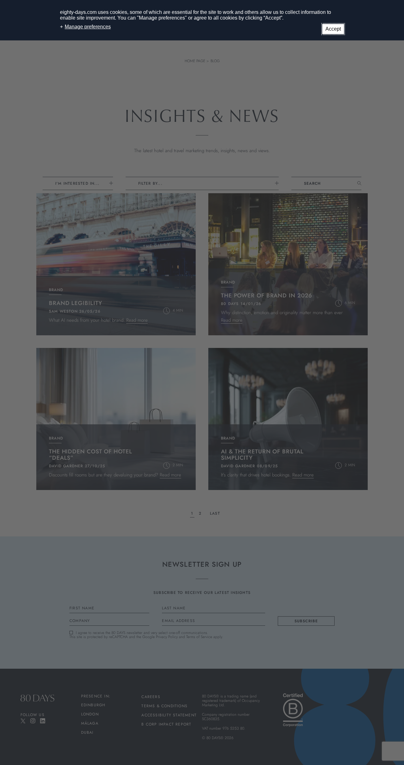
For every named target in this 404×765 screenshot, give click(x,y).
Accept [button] (333, 29)
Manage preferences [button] (88, 26)
